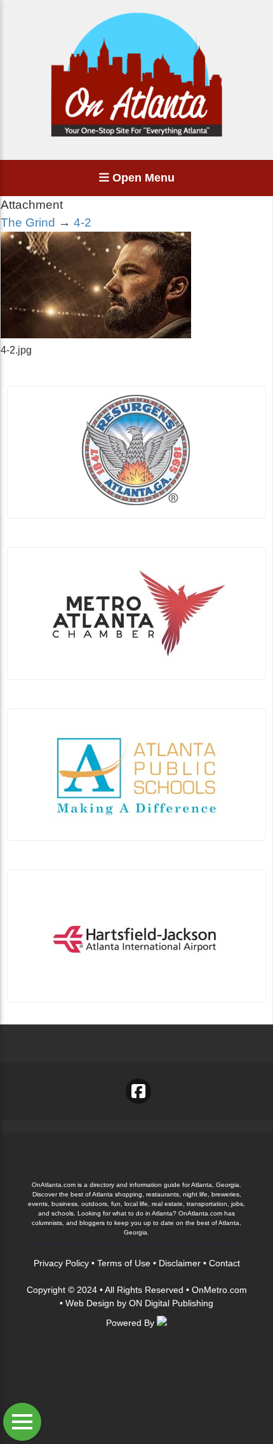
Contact (224, 1263)
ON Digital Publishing (171, 1303)
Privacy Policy (61, 1263)
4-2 (82, 222)
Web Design (89, 1303)
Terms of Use (123, 1263)
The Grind (28, 222)
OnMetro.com (219, 1290)
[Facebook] (138, 1091)
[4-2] (96, 334)
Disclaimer (180, 1263)
